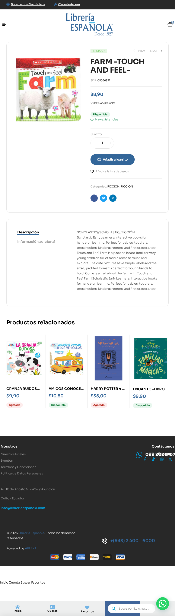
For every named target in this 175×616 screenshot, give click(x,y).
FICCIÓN (113, 186)
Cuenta (52, 610)
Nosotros (9, 446)
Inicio (17, 610)
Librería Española (31, 533)
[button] (162, 603)
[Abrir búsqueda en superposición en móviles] (131, 608)
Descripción (28, 232)
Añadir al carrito (115, 159)
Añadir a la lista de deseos (112, 171)
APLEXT (30, 548)
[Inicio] (17, 607)
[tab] (36, 232)
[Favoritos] (87, 608)
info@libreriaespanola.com (23, 508)
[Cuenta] (52, 607)
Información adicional (36, 241)
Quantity (96, 134)
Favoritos (87, 611)
